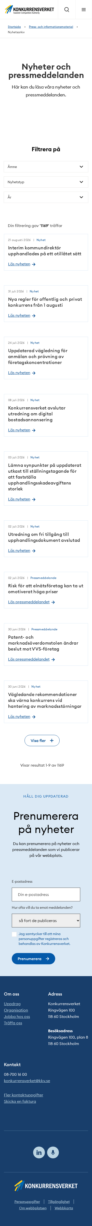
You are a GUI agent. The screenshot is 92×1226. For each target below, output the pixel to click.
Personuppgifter (27, 1201)
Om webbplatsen (33, 1208)
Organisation (16, 1010)
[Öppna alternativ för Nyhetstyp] (81, 182)
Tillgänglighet (59, 1201)
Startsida (14, 27)
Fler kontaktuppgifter (23, 1094)
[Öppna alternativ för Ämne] (81, 167)
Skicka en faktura (20, 1101)
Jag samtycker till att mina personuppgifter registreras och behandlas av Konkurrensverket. (44, 939)
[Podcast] (53, 1152)
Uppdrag (12, 1003)
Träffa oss (13, 1022)
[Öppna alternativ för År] (81, 197)
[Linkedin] (39, 1152)
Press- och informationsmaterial (51, 27)
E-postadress (22, 881)
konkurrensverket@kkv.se (27, 1080)
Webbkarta (64, 1208)
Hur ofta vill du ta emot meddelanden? (42, 907)
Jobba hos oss (17, 1016)
